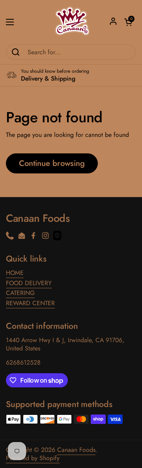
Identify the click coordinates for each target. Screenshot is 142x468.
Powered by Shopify (33, 457)
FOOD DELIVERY (29, 282)
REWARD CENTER (30, 303)
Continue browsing (52, 163)
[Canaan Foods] (71, 22)
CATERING (20, 292)
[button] (128, 22)
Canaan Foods (76, 449)
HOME (15, 272)
